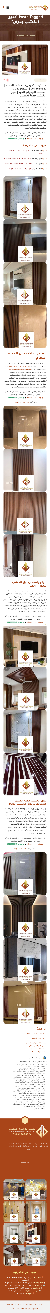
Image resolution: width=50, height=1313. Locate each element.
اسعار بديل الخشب (32, 1067)
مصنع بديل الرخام (27, 1104)
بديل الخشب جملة (23, 1078)
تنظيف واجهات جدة (21, 849)
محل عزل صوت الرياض (21, 402)
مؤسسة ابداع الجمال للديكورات (20, 366)
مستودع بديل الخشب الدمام (20, 369)
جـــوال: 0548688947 (35, 139)
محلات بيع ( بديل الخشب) (29, 1100)
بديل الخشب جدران (38, 1078)
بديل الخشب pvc (33, 1071)
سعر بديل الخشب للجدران (28, 1095)
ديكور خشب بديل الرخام (31, 1091)
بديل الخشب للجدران (27, 1080)
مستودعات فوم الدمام (39, 1049)
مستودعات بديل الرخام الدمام (37, 1043)
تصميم (35, 1309)
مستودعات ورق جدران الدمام (37, 1034)
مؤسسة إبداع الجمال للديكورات (20, 1304)
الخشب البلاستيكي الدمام (36, 1069)
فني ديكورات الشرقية (34, 1058)
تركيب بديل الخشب (26, 1087)
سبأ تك (28, 1309)
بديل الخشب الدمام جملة (36, 1073)
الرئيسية (32, 35)
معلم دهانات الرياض (39, 1038)
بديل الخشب (40, 80)
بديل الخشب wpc (19, 1071)
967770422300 (18, 1309)
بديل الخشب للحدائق (32, 1084)
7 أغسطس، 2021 (39, 1062)
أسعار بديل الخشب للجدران (35, 1064)
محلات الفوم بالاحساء (39, 1052)
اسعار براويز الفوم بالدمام (38, 1046)
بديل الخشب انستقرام (25, 1075)
